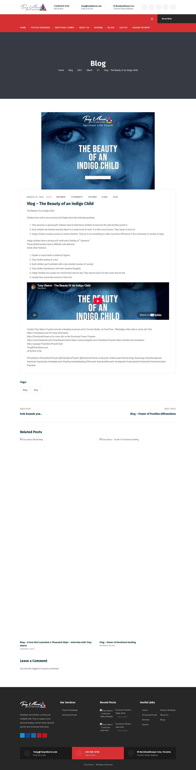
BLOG (115, 197)
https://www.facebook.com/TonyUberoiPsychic (49, 340)
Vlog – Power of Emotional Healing (118, 642)
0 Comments (77, 197)
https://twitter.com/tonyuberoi (130, 340)
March (89, 70)
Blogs (162, 720)
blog (25, 390)
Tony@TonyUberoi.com (91, 6)
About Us (164, 715)
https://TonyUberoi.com (38, 333)
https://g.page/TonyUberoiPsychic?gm (45, 344)
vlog (36, 390)
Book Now (167, 18)
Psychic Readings (70, 710)
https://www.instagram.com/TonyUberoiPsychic (93, 340)
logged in (36, 668)
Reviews (145, 720)
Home (61, 70)
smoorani (60, 197)
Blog (71, 70)
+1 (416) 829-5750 (61, 6)
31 (98, 70)
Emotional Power (69, 715)
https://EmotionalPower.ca (39, 336)
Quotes (145, 724)
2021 (79, 70)
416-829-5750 (92, 752)
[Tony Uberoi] (33, 7)
